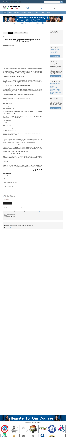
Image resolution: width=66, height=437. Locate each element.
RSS (39, 212)
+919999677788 (34, 8)
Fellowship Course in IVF (56, 89)
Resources (30, 12)
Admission (16, 12)
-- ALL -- (5, 32)
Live (38, 23)
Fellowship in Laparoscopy (56, 83)
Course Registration (55, 56)
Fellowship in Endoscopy (56, 87)
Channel (32, 23)
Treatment (23, 12)
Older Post (6, 207)
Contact (48, 12)
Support (37, 12)
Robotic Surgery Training (55, 51)
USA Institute (61, 5)
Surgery (20, 32)
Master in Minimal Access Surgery (55, 93)
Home (5, 12)
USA (61, 26)
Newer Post (39, 207)
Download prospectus (55, 76)
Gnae (16, 32)
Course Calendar (54, 54)
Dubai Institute (55, 5)
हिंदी (43, 23)
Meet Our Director (54, 52)
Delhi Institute (49, 5)
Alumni (42, 12)
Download (23, 23)
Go (61, 1)
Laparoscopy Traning (55, 49)
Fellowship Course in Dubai (56, 90)
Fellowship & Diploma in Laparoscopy (55, 85)
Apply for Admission (56, 108)
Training (10, 12)
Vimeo (25, 32)
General (10, 32)
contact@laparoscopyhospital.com (53, 8)
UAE (57, 26)
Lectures (13, 23)
